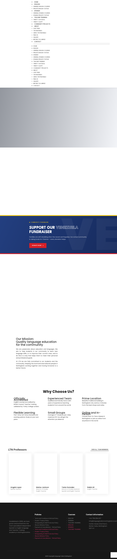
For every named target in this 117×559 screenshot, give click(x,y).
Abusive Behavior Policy (42, 525)
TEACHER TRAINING (40, 17)
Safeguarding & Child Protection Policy (46, 523)
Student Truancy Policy (42, 520)
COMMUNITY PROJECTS (42, 24)
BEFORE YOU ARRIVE (39, 39)
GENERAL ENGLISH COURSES (41, 6)
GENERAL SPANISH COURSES (41, 13)
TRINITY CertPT (38, 22)
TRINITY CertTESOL (39, 20)
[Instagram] (13, 538)
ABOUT (36, 26)
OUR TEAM (36, 28)
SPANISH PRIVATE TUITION (41, 15)
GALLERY (35, 37)
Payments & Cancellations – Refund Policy (48, 527)
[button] (71, 44)
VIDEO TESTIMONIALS (39, 33)
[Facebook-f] (10, 538)
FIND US (35, 35)
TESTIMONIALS (37, 31)
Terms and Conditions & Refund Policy (46, 518)
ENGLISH (37, 4)
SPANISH (37, 11)
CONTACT (37, 42)
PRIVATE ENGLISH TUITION (41, 9)
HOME (36, 2)
